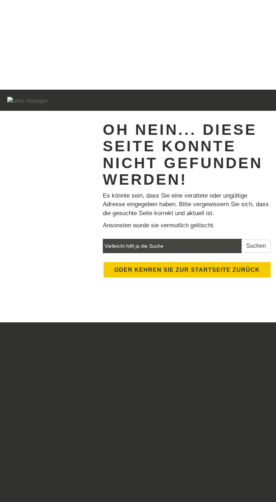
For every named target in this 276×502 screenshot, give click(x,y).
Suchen (256, 246)
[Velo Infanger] (70, 101)
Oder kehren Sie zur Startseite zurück (187, 270)
